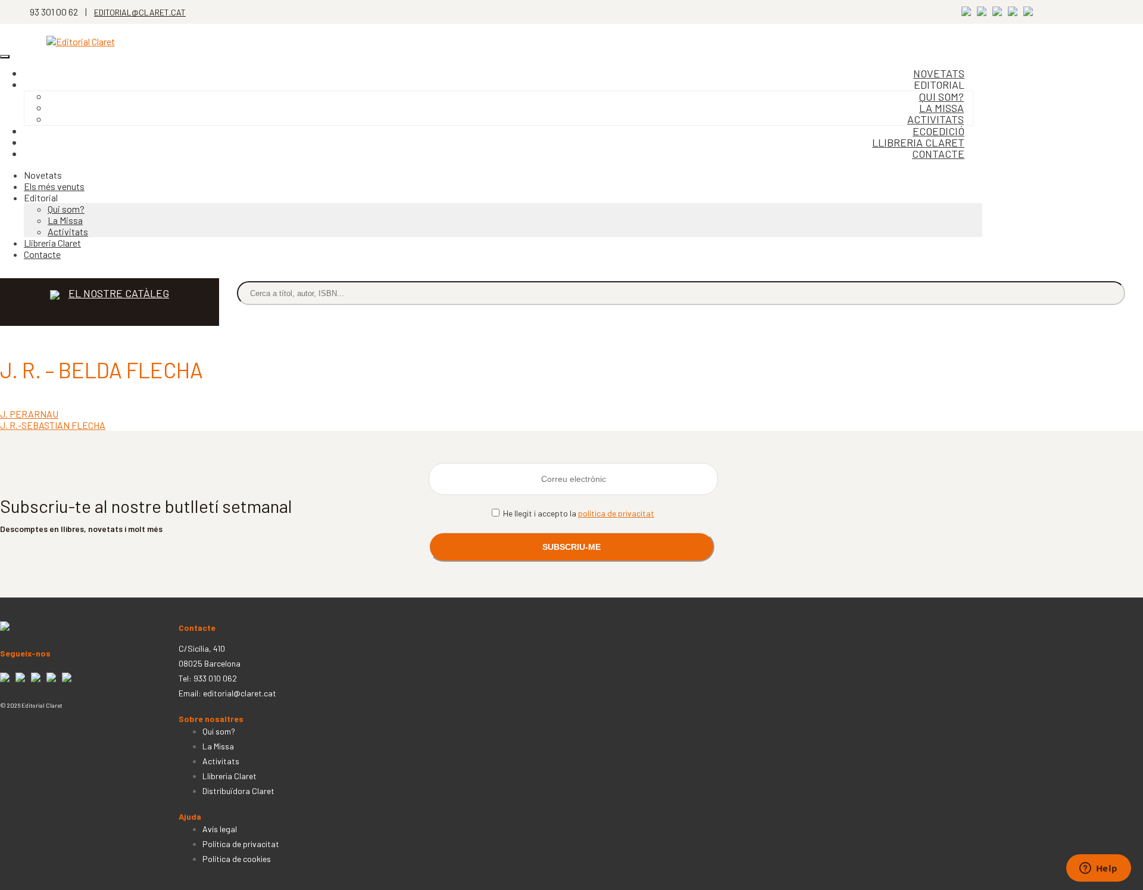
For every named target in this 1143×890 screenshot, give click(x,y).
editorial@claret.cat (239, 693)
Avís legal (219, 829)
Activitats (68, 231)
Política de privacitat (240, 844)
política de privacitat (616, 513)
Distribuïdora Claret (238, 791)
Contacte (938, 153)
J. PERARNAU (29, 413)
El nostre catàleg (118, 293)
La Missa (65, 220)
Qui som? (66, 208)
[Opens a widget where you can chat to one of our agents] (1098, 869)
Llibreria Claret (52, 242)
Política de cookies (236, 859)
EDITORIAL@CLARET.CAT (140, 12)
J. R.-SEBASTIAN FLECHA (52, 425)
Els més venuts (54, 186)
